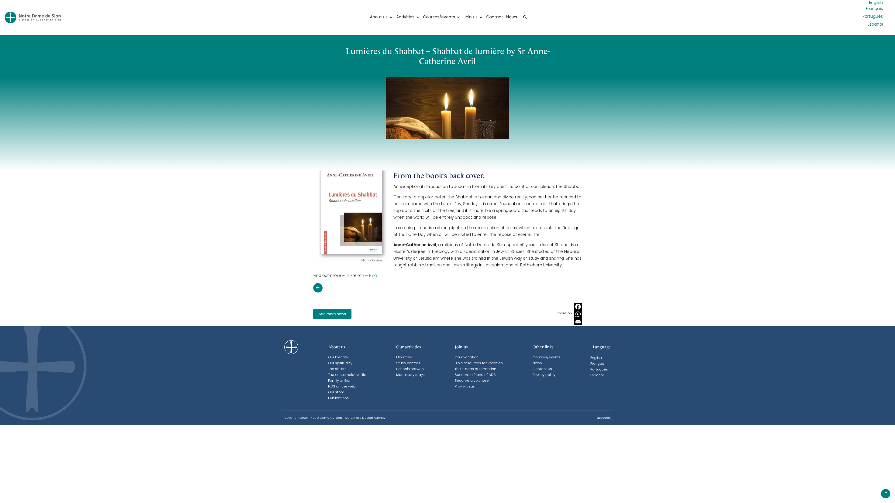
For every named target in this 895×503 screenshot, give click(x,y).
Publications (338, 398)
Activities (405, 17)
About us (379, 17)
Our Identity (338, 357)
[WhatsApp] (578, 314)
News (511, 17)
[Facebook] (578, 306)
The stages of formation (475, 369)
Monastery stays (410, 375)
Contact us (542, 369)
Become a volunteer (472, 381)
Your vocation (466, 357)
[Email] (578, 321)
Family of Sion (339, 381)
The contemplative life (347, 375)
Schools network (410, 369)
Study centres (408, 363)
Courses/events (439, 17)
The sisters (337, 369)
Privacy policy (544, 375)
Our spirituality (340, 363)
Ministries (404, 357)
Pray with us (465, 386)
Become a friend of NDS (475, 375)
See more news (332, 314)
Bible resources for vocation (479, 363)
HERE (373, 276)
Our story (336, 392)
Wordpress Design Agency (364, 417)
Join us (471, 17)
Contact (494, 17)
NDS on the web (342, 386)
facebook (603, 417)
